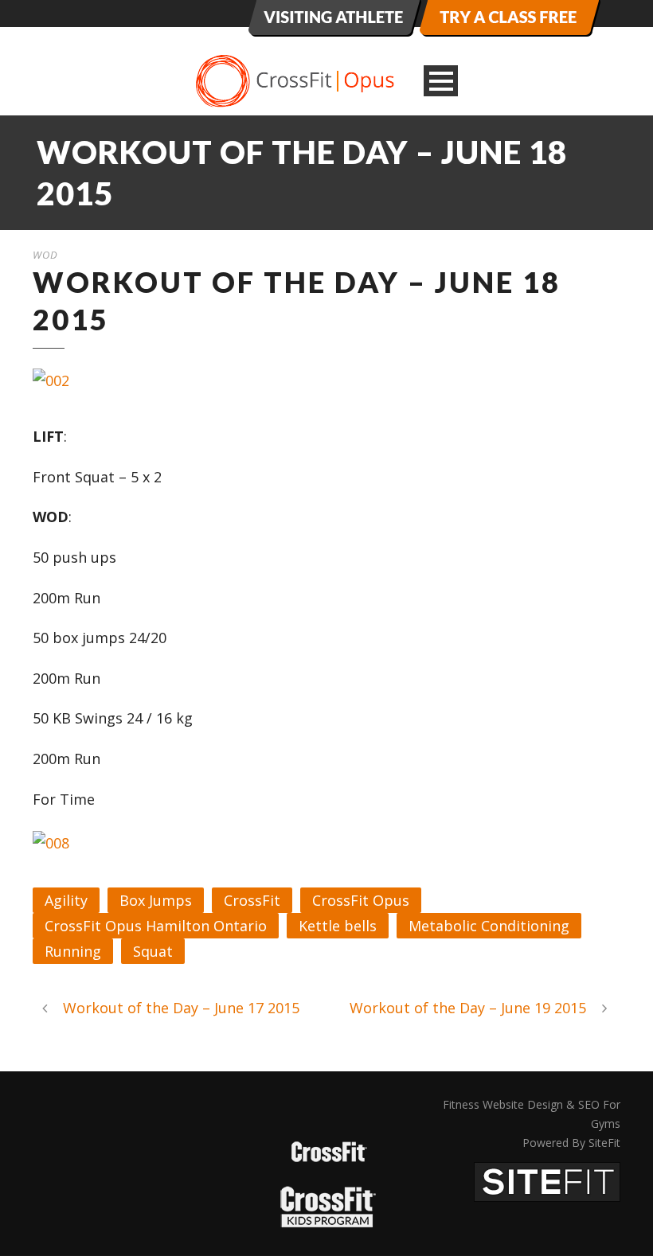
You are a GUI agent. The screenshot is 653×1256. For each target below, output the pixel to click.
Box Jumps (155, 900)
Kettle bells (338, 925)
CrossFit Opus (360, 900)
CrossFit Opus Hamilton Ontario (156, 925)
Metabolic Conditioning (489, 925)
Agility (66, 900)
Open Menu (441, 80)
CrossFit (252, 900)
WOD (45, 255)
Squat (153, 951)
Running (73, 951)
